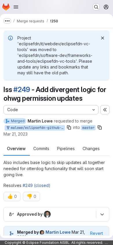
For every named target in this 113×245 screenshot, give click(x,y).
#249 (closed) (36, 185)
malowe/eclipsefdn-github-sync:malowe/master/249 (37, 127)
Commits (41, 148)
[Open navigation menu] (16, 7)
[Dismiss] (102, 38)
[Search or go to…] (96, 6)
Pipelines (66, 148)
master (88, 127)
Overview (16, 148)
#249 (21, 89)
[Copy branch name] (68, 127)
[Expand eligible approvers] (102, 214)
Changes (91, 148)
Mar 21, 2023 (15, 133)
